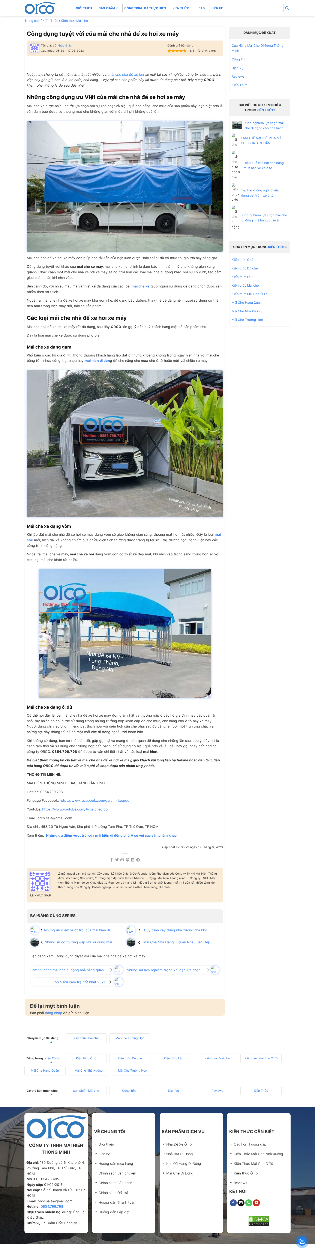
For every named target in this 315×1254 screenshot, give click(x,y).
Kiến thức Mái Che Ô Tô (249, 294)
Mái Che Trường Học (247, 320)
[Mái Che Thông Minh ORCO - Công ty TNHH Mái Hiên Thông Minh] (46, 8)
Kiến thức (181, 8)
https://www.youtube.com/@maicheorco (75, 809)
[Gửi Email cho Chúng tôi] (240, 1203)
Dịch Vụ (237, 68)
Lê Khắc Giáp (62, 45)
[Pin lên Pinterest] (127, 860)
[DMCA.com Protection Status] (259, 1221)
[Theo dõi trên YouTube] (256, 1203)
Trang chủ (32, 21)
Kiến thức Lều (242, 277)
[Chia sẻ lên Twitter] (117, 860)
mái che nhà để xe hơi (126, 74)
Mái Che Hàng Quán (247, 303)
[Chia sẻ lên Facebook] (111, 860)
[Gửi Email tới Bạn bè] (122, 860)
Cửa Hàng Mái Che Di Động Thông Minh (258, 48)
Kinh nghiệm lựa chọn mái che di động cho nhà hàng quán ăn (264, 125)
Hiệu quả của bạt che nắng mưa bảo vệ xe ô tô (264, 165)
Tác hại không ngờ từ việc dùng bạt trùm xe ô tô (260, 192)
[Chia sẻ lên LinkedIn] (132, 860)
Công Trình (240, 59)
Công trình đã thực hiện (145, 8)
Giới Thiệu (84, 8)
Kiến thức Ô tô (242, 260)
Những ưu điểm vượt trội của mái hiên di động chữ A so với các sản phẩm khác (111, 835)
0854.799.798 (52, 1206)
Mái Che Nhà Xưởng (247, 311)
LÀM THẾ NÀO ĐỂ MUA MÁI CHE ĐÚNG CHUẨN (261, 140)
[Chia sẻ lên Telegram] (138, 860)
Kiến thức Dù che (245, 268)
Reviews (238, 76)
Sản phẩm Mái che (86, 1090)
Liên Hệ (217, 8)
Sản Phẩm (107, 8)
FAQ (202, 8)
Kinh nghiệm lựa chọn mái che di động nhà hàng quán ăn (264, 217)
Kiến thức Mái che (74, 21)
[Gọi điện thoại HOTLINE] (248, 1203)
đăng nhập (53, 1013)
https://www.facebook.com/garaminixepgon (95, 800)
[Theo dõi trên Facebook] (233, 1203)
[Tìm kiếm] (287, 8)
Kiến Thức (50, 21)
